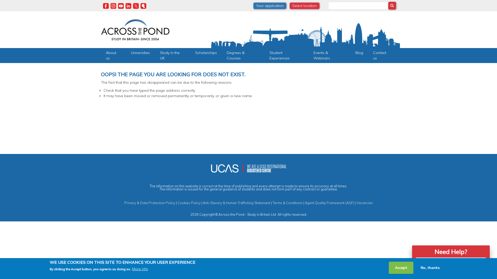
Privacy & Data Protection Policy (149, 203)
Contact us (379, 55)
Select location (304, 5)
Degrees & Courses (236, 55)
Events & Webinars (321, 55)
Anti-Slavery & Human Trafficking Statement (236, 203)
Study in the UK (170, 55)
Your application (270, 5)
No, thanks (430, 268)
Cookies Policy (189, 203)
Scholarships (206, 52)
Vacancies (364, 203)
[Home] (135, 29)
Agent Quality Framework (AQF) (329, 203)
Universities (140, 52)
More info (140, 269)
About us (111, 55)
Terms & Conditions (288, 203)
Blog (359, 52)
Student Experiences (279, 55)
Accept (401, 267)
